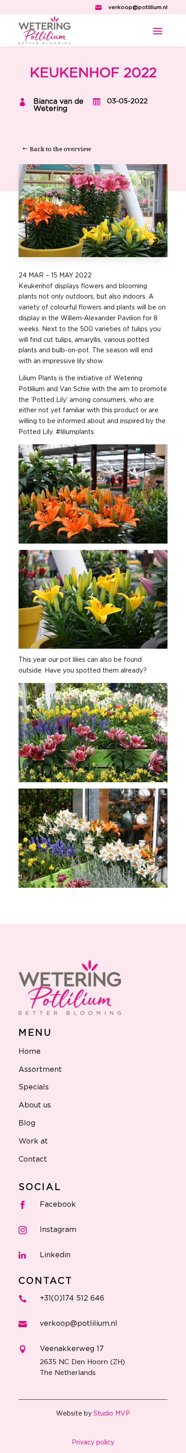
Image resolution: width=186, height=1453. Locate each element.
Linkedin (55, 1255)
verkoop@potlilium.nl (137, 7)
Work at (33, 1141)
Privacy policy (93, 1442)
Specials (34, 1087)
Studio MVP (111, 1414)
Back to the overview (60, 149)
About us (35, 1105)
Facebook (58, 1204)
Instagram (58, 1229)
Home (30, 1051)
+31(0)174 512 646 (72, 1298)
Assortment (40, 1069)
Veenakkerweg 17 (72, 1348)
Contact (33, 1159)
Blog (27, 1123)
